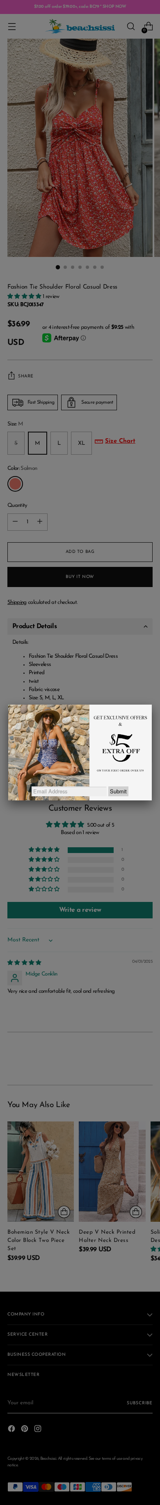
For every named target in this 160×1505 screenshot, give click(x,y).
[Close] (151, 704)
